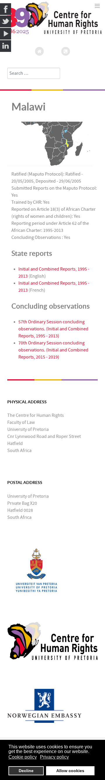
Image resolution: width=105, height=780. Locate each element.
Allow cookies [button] (70, 770)
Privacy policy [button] (54, 756)
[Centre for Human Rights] (52, 640)
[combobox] (33, 73)
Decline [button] (26, 770)
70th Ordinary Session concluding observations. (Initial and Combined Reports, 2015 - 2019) (53, 350)
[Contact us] (65, 51)
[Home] (39, 51)
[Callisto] (52, 20)
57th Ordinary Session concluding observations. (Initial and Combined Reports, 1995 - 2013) (53, 329)
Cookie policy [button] (22, 756)
